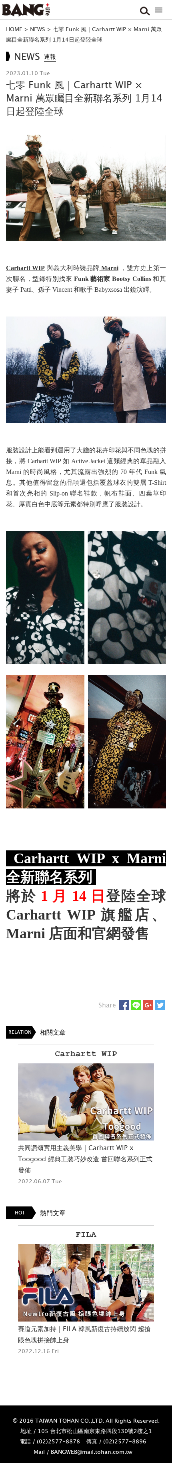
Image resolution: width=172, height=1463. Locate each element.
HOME (14, 29)
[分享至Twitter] (160, 1005)
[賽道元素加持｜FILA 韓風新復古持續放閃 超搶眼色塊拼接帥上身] (86, 1283)
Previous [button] (8, 1123)
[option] (86, 1116)
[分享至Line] (136, 1005)
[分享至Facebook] (124, 1005)
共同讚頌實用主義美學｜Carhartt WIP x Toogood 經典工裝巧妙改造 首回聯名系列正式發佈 (85, 1159)
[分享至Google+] (148, 1005)
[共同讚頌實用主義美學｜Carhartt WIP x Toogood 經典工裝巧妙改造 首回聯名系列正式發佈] (86, 1102)
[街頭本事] (26, 10)
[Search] (144, 10)
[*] (158, 10)
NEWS (37, 29)
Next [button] (164, 1123)
